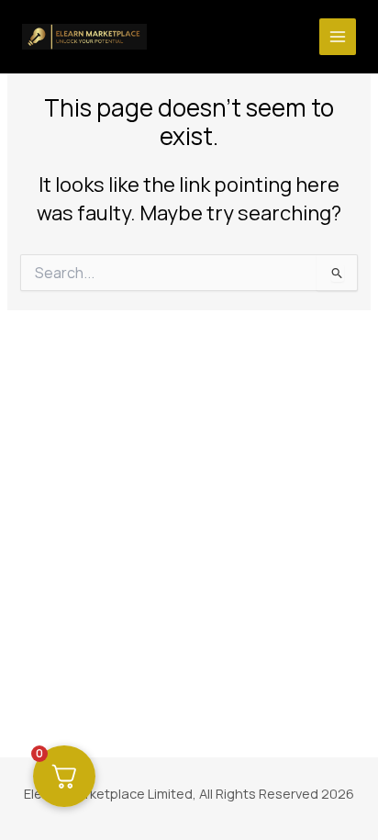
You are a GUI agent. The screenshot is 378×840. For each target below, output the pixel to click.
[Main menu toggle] (337, 36)
